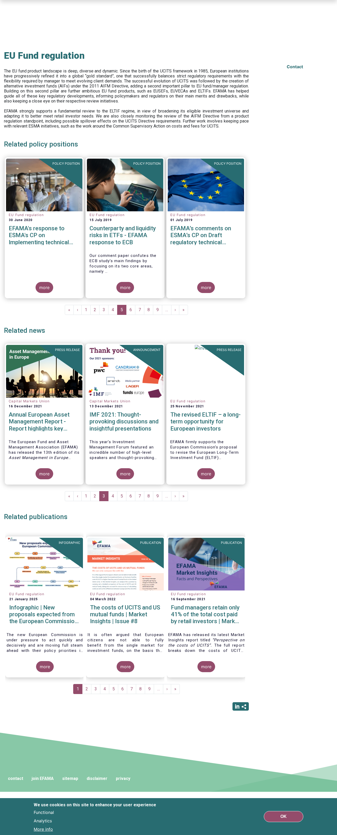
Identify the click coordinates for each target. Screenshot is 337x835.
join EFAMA (43, 778)
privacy (123, 778)
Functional (44, 812)
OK (283, 816)
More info (43, 829)
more (44, 287)
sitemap (70, 778)
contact (15, 778)
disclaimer (97, 778)
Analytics (43, 820)
